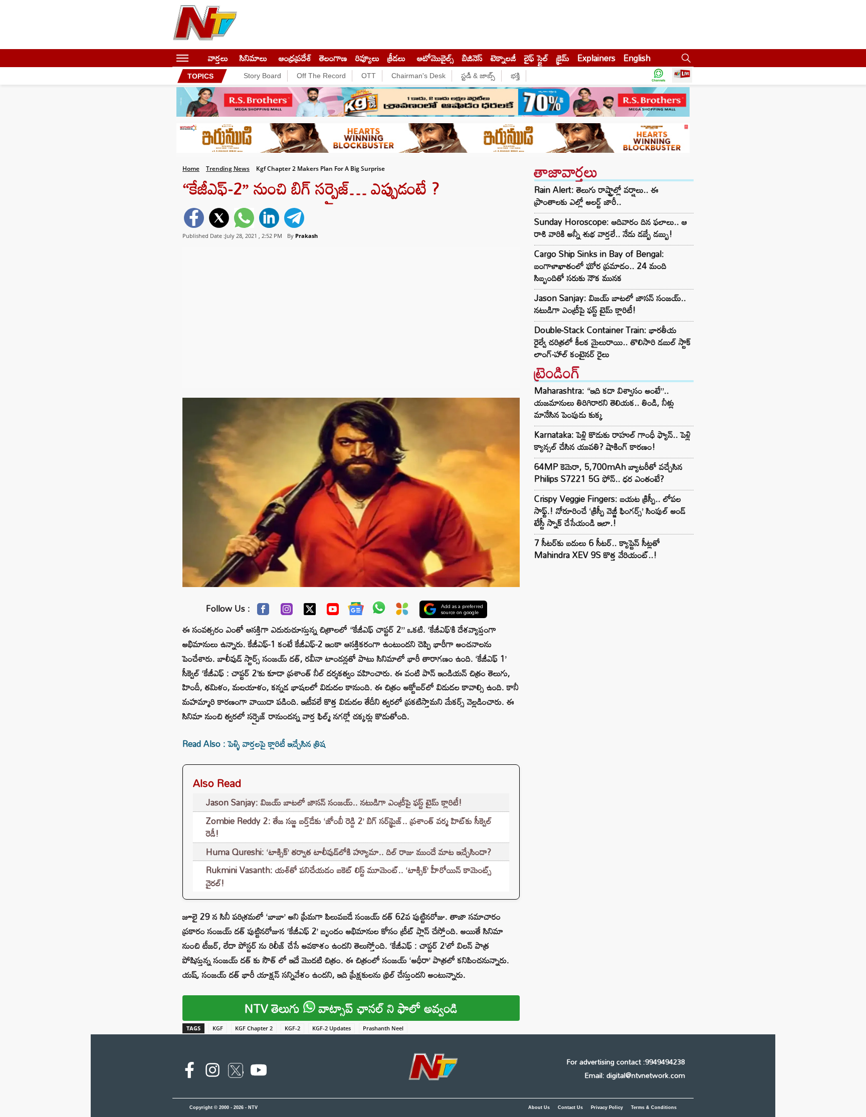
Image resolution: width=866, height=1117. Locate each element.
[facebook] (194, 218)
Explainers (596, 58)
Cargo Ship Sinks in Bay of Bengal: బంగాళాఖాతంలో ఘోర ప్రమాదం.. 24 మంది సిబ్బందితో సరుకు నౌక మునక (600, 266)
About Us (539, 1107)
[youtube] (259, 1072)
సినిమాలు (253, 58)
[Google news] (356, 611)
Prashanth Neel (383, 1028)
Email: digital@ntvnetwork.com (634, 1075)
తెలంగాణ (333, 58)
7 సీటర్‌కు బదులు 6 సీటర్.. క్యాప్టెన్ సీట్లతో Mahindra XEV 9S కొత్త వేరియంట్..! (597, 548)
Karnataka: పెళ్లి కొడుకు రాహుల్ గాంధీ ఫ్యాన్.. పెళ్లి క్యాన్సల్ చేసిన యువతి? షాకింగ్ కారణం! (612, 440)
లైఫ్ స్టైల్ (536, 58)
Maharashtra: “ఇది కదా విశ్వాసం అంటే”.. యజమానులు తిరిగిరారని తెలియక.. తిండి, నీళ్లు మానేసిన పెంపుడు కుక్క (604, 402)
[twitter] (219, 218)
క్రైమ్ (562, 58)
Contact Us (570, 1107)
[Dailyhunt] (402, 611)
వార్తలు (218, 58)
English (637, 58)
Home (190, 168)
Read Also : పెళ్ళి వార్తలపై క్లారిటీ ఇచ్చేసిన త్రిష (254, 743)
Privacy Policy (607, 1107)
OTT (368, 76)
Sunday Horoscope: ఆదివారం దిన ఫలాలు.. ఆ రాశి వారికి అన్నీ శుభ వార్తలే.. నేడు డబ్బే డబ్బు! (610, 228)
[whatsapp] (244, 218)
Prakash (306, 235)
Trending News (228, 168)
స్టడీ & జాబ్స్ (478, 76)
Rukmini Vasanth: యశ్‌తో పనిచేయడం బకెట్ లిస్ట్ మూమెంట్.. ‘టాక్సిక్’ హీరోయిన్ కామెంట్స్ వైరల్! (349, 876)
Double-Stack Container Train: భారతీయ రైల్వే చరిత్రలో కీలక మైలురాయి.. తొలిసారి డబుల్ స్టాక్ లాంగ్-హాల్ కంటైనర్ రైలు (612, 342)
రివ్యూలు (367, 58)
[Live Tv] (682, 76)
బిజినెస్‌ (472, 58)
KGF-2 (292, 1028)
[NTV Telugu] (205, 24)
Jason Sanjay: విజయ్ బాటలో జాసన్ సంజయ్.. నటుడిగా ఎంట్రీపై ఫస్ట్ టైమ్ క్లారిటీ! (334, 802)
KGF (217, 1028)
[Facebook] (263, 611)
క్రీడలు (396, 58)
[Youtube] (333, 611)
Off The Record (321, 76)
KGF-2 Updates (331, 1028)
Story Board (262, 76)
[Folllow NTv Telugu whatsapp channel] (658, 76)
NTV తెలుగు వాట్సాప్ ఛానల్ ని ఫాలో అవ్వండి (351, 1008)
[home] (198, 58)
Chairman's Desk (418, 76)
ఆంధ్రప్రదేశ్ (295, 58)
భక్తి (515, 76)
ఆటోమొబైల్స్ (435, 58)
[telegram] (294, 218)
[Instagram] (287, 611)
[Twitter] (310, 611)
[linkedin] (269, 218)
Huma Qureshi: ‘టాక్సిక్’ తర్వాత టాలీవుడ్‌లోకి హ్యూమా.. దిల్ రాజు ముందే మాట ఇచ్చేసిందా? (348, 852)
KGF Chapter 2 (254, 1028)
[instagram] (212, 1072)
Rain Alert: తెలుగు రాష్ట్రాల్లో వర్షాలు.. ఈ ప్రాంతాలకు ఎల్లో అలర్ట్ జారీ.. (596, 196)
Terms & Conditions (654, 1107)
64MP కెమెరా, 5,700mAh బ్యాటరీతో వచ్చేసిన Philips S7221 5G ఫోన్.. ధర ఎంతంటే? (608, 472)
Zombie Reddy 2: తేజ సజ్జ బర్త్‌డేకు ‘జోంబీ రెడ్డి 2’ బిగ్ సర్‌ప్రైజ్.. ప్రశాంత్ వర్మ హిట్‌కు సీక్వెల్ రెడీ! (349, 827)
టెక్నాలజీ (503, 58)
